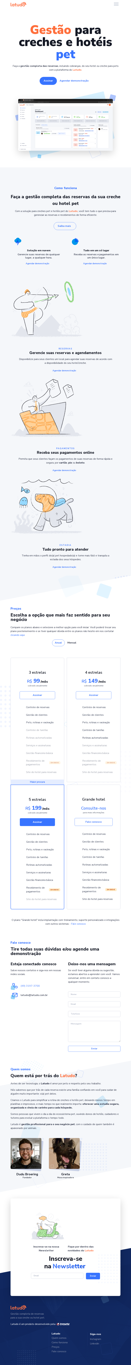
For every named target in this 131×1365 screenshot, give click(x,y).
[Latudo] (18, 4)
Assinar (37, 695)
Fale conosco (93, 822)
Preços (55, 1347)
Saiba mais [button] (64, 226)
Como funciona (60, 1342)
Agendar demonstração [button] (74, 80)
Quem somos (59, 1338)
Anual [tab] (58, 642)
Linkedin (94, 1343)
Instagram (95, 1339)
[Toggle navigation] (116, 4)
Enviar (94, 1048)
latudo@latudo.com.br (34, 995)
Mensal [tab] (71, 642)
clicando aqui (18, 635)
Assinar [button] (48, 80)
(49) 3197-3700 (30, 986)
